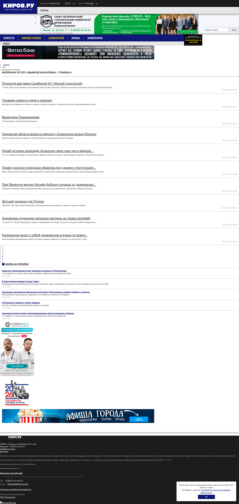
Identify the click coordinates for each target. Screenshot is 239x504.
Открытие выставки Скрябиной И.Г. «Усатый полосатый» (42, 83)
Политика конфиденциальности (15, 489)
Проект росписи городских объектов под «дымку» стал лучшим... (49, 167)
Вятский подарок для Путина (23, 201)
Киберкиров (95, 38)
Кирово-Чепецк (31, 38)
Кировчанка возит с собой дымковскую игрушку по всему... (44, 235)
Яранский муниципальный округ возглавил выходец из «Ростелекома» (34, 270)
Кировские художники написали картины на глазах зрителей (46, 218)
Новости (8, 38)
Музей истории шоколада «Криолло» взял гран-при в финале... (47, 151)
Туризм (44, 10)
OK (206, 497)
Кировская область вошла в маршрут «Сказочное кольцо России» (49, 134)
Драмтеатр (46, 16)
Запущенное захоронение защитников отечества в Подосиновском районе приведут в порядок (46, 292)
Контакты (4, 451)
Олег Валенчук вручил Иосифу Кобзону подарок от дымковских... (49, 184)
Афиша (75, 38)
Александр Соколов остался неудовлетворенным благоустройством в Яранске (38, 313)
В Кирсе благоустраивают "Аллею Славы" (21, 281)
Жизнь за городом (17, 264)
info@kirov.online (7, 449)
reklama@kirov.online (17, 484)
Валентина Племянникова (20, 117)
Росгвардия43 (48, 23)
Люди (6, 43)
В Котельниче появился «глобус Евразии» (21, 302)
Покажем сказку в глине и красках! (27, 100)
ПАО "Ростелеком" (7, 497)
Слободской (56, 38)
